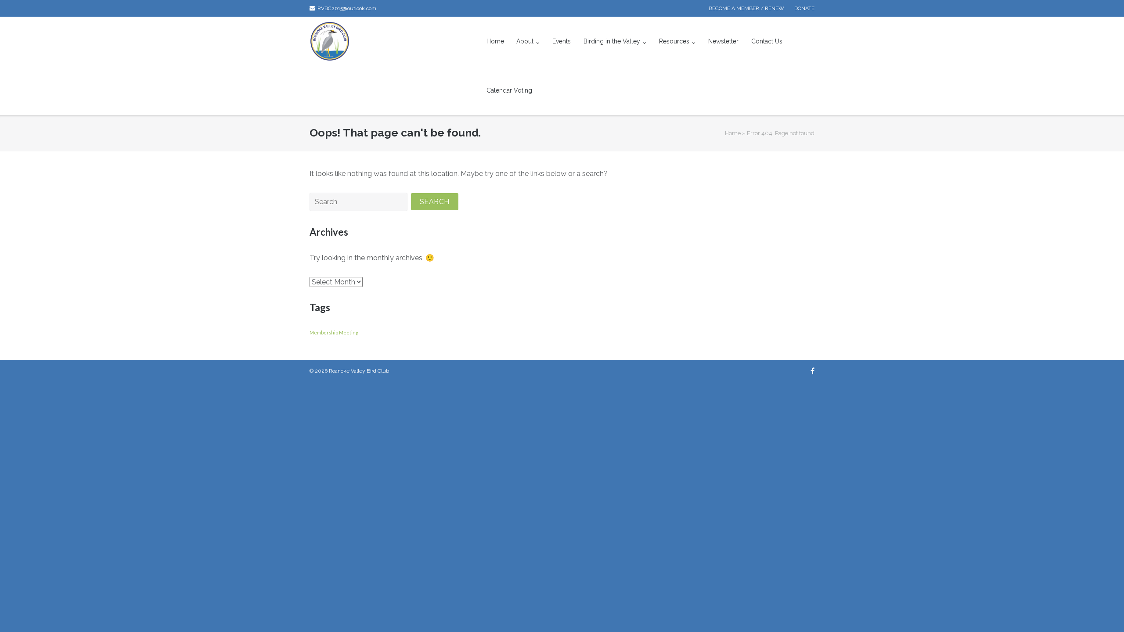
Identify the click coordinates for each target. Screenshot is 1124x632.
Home (495, 41)
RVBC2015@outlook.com (346, 8)
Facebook (812, 371)
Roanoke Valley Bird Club (359, 371)
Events (561, 41)
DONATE (804, 8)
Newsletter (723, 41)
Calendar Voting (509, 90)
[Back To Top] (1102, 611)
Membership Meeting (334, 332)
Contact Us (766, 41)
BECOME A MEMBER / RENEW (746, 8)
